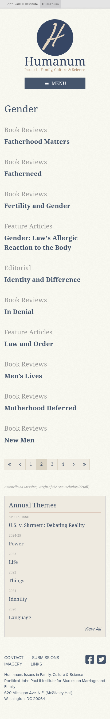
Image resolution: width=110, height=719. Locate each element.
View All (92, 629)
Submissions (45, 657)
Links (36, 664)
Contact (13, 657)
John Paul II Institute (22, 4)
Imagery (13, 664)
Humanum (50, 4)
